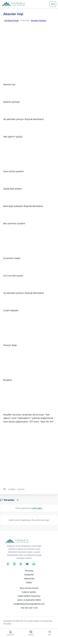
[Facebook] (7, 563)
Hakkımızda (29, 578)
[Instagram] (14, 563)
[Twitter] (20, 563)
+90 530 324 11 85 (29, 608)
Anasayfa (29, 570)
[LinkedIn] (33, 563)
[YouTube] (27, 563)
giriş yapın (37, 508)
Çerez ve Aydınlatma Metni (29, 600)
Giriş (53, 4)
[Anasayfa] (13, 4)
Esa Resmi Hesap (11, 20)
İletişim (29, 582)
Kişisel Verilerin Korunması (29, 596)
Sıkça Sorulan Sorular (29, 588)
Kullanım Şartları (29, 592)
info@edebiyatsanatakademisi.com (29, 604)
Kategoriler (29, 574)
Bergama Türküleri (38, 20)
